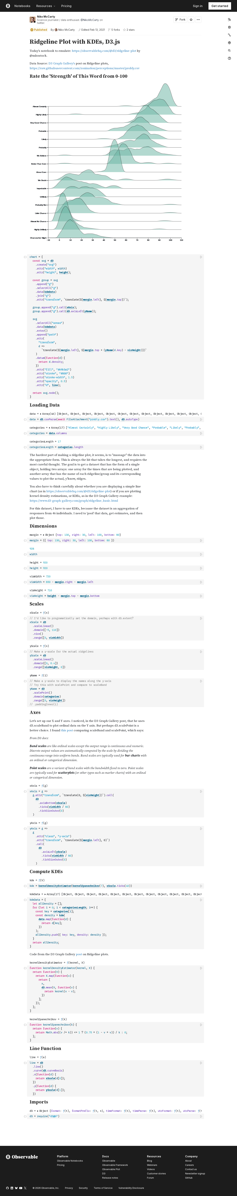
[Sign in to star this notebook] (191, 19)
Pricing (66, 6)
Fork (182, 19)
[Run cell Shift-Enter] (201, 257)
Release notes (110, 1177)
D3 (103, 1173)
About (188, 1160)
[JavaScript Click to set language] (25, 327)
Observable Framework (115, 1165)
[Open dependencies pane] (229, 43)
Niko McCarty (46, 16)
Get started (219, 6)
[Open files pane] (229, 19)
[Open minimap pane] (229, 35)
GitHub (189, 1177)
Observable (108, 1160)
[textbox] (116, 327)
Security (83, 1188)
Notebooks (22, 6)
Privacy (69, 1188)
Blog (149, 1160)
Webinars (152, 1165)
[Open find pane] (229, 50)
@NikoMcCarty (90, 19)
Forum (150, 1177)
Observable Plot (111, 1169)
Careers (189, 1165)
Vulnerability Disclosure (131, 1188)
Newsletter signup (195, 1173)
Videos (151, 1169)
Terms (103, 1188)
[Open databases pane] (229, 27)
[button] (25, 36)
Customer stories (156, 1173)
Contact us (191, 1169)
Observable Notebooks (70, 1160)
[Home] (22, 1168)
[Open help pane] (229, 58)
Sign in (198, 6)
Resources (44, 6)
